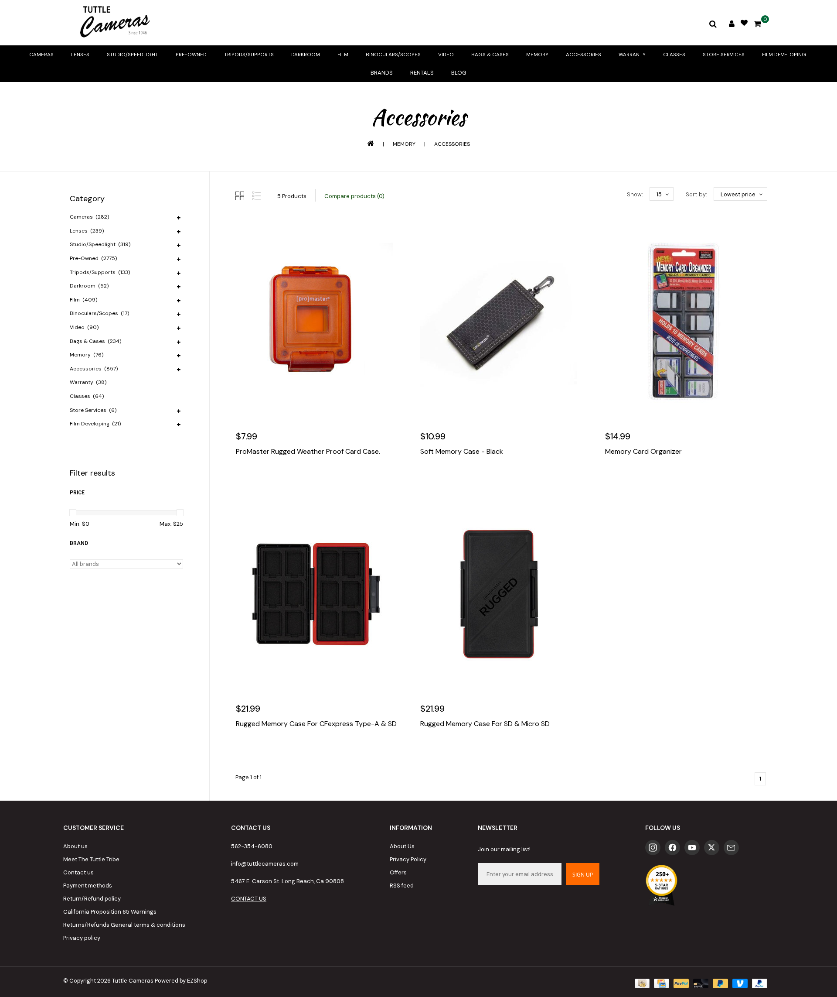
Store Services (724, 54)
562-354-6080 (251, 846)
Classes (674, 54)
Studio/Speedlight (132, 54)
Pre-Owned (191, 54)
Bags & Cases (490, 54)
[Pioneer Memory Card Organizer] (686, 321)
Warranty (632, 54)
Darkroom (305, 54)
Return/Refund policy (92, 898)
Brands (382, 72)
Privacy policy (81, 938)
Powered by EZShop (181, 980)
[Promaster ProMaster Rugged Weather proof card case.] (317, 321)
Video (446, 54)
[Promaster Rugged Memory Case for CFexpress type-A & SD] (317, 593)
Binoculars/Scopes (393, 54)
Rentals (422, 72)
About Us (402, 846)
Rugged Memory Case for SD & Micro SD (485, 723)
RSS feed (402, 885)
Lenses (80, 54)
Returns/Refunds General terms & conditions (124, 924)
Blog (458, 72)
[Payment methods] (641, 983)
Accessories (583, 54)
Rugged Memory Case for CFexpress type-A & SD (316, 723)
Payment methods (87, 885)
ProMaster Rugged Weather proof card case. (308, 451)
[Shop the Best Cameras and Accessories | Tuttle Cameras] (113, 22)
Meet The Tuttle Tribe (91, 859)
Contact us (78, 872)
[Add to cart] (244, 478)
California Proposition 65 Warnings (110, 911)
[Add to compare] (282, 478)
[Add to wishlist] (263, 478)
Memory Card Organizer (643, 451)
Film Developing (784, 54)
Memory (537, 54)
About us (75, 846)
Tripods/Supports (249, 54)
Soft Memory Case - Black (461, 451)
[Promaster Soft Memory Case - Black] (501, 321)
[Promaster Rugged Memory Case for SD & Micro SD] (501, 593)
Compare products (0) (354, 196)
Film (342, 54)
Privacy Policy (408, 859)
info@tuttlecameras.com (265, 863)
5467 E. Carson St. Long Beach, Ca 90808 (287, 881)
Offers (398, 872)
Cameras (41, 54)
